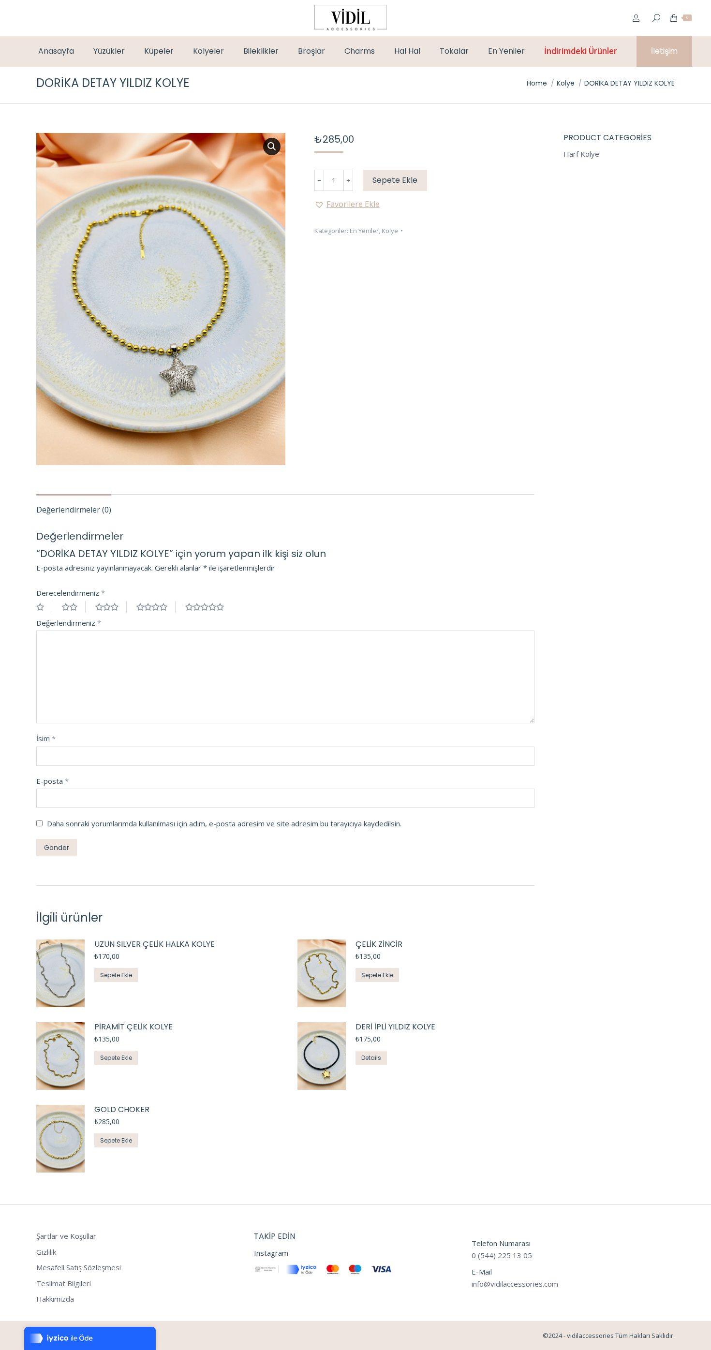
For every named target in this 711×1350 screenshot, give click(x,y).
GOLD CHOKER (121, 1110)
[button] (347, 204)
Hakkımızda (55, 1299)
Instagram (271, 1253)
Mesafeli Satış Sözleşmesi (78, 1267)
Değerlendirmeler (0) (73, 509)
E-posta (52, 781)
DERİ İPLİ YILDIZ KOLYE (395, 1027)
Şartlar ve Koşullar (66, 1236)
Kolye (390, 230)
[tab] (73, 504)
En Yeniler (364, 230)
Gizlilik (46, 1252)
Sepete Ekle (394, 180)
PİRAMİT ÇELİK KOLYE (133, 1027)
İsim (46, 738)
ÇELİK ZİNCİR (379, 944)
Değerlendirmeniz (68, 623)
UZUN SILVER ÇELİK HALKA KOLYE (154, 944)
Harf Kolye (581, 154)
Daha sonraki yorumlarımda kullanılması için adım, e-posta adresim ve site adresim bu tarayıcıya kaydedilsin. (224, 823)
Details (371, 1058)
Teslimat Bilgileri (63, 1283)
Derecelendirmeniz (70, 593)
